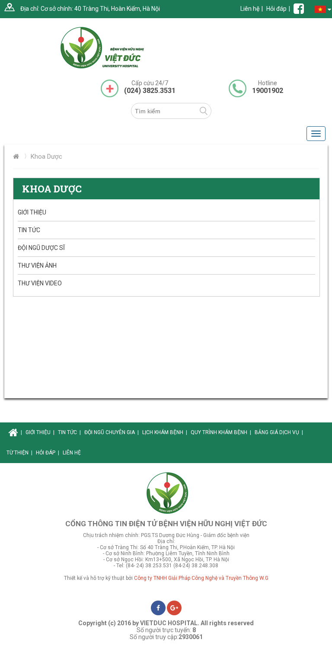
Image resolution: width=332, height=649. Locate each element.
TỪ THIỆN (19, 453)
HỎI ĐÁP (47, 453)
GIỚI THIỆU (32, 212)
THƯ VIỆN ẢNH (37, 265)
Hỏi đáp (276, 8)
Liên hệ (249, 8)
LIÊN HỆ (72, 453)
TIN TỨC (29, 230)
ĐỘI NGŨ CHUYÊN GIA (111, 432)
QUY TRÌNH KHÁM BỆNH (221, 432)
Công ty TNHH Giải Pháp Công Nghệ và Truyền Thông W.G (201, 578)
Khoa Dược (46, 156)
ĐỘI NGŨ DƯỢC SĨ (41, 247)
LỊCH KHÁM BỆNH (164, 432)
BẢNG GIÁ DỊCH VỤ (279, 432)
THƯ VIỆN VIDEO (40, 283)
